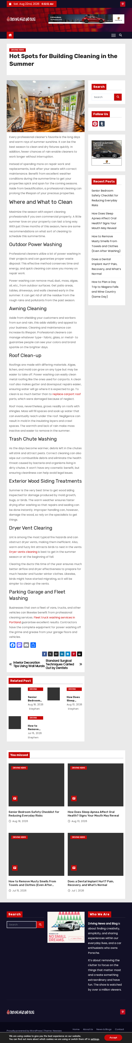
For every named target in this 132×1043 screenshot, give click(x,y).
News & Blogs (104, 1029)
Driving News (17, 50)
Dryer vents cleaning (23, 552)
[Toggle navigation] (113, 35)
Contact (119, 1029)
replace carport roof (66, 394)
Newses (57, 1030)
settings (95, 1039)
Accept (113, 1037)
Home (76, 1029)
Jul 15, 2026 (35, 733)
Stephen (34, 709)
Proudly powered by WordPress (25, 1030)
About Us (88, 1029)
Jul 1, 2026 (78, 890)
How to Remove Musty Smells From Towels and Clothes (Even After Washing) (32, 885)
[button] (121, 35)
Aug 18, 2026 (35, 704)
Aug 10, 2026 (74, 704)
